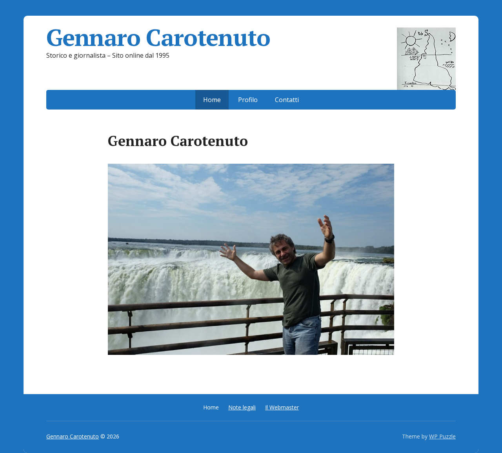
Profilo (248, 99)
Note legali (242, 407)
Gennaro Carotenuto (158, 37)
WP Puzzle (442, 436)
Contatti (287, 99)
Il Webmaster (282, 407)
